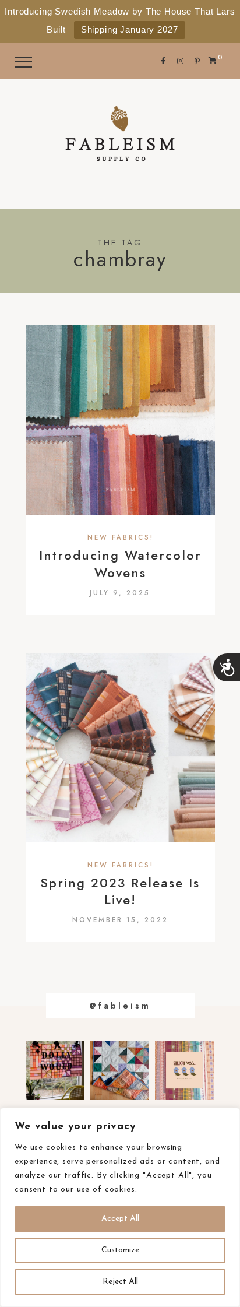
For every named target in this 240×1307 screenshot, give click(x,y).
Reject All (120, 1281)
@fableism (120, 1005)
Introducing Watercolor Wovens (120, 564)
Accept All (120, 1218)
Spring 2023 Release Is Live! (120, 891)
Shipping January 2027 (129, 29)
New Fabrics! (120, 538)
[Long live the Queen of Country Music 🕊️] (55, 1070)
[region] (120, 1207)
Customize (120, 1250)
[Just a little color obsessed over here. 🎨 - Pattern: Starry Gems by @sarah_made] (119, 1070)
